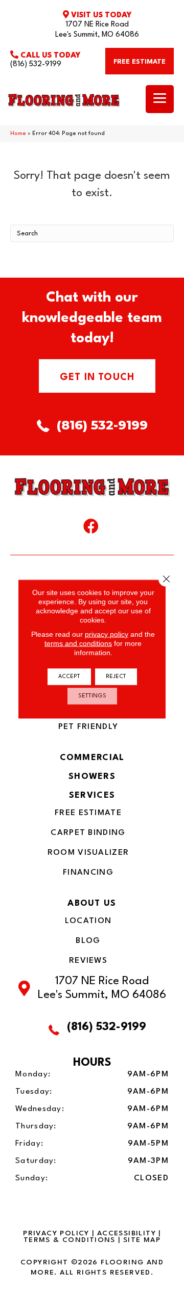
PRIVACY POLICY (56, 1233)
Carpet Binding (88, 833)
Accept (69, 677)
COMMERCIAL (92, 757)
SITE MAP (141, 1239)
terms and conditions (78, 643)
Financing (88, 873)
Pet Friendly (88, 727)
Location (88, 921)
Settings (92, 696)
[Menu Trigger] (160, 99)
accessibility (126, 1233)
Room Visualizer (88, 853)
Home (18, 134)
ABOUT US (91, 903)
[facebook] (91, 529)
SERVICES (92, 795)
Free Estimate (88, 813)
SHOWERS (92, 776)
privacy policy (106, 634)
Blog (88, 941)
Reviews (88, 961)
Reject (116, 677)
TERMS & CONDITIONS (70, 1239)
